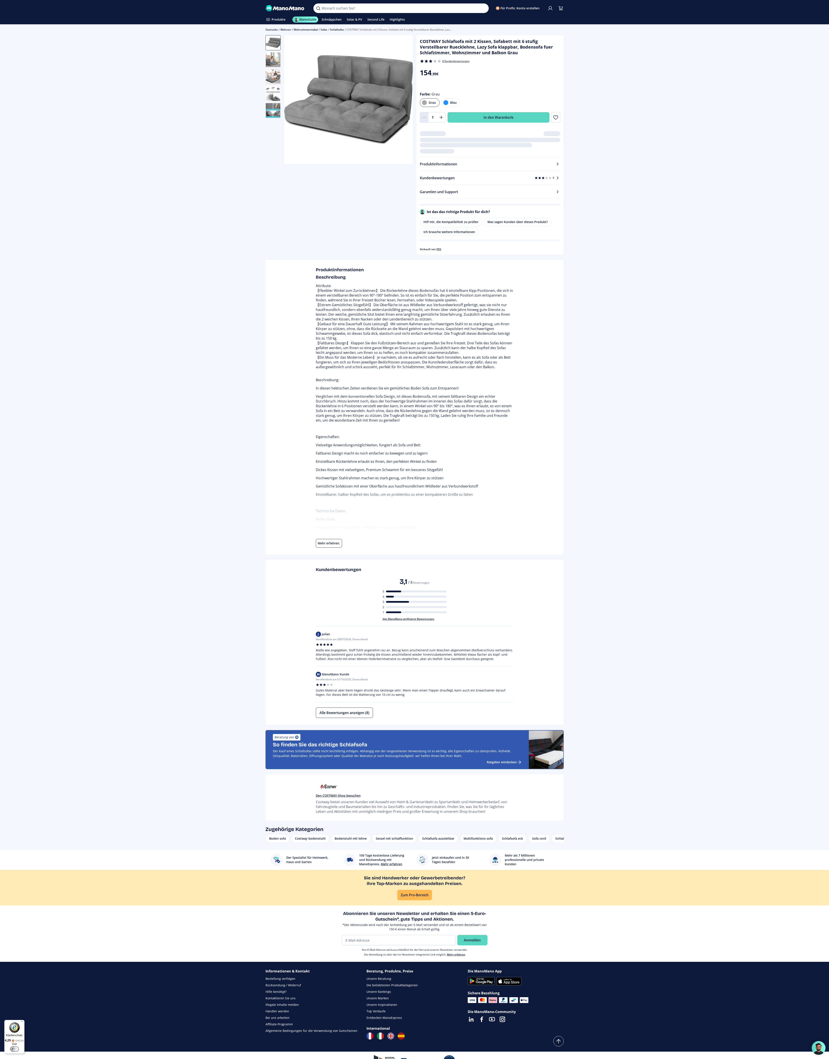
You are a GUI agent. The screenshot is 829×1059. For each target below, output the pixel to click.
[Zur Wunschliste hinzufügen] (555, 117)
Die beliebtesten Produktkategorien (392, 985)
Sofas (324, 29)
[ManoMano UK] (390, 1036)
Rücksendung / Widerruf (283, 985)
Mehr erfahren (456, 954)
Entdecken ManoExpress (384, 1018)
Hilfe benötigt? (276, 992)
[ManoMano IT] (380, 1036)
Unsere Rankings (378, 992)
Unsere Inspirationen (381, 1005)
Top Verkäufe (376, 1011)
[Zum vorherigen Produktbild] (293, 100)
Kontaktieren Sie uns (280, 998)
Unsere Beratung (378, 979)
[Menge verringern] (424, 117)
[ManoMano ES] (401, 1036)
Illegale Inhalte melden (282, 1005)
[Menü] (21, 1022)
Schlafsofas (337, 29)
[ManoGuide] (819, 1048)
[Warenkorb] (560, 8)
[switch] (14, 1049)
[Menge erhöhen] (441, 117)
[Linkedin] (471, 1019)
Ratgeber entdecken (502, 762)
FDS (438, 249)
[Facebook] (481, 1019)
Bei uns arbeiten (277, 1018)
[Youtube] (492, 1019)
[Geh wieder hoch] (558, 1041)
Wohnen (285, 29)
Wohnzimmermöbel (306, 29)
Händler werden (277, 1011)
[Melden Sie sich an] (550, 8)
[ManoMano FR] (369, 1036)
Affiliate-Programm (279, 1024)
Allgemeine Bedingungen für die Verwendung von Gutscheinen (311, 1031)
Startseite (271, 29)
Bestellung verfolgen (280, 979)
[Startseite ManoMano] (286, 8)
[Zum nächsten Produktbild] (404, 100)
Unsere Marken (377, 998)
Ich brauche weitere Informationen (449, 232)
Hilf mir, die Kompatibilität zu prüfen (450, 222)
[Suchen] (318, 8)
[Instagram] (502, 1019)
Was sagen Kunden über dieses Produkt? (517, 222)
